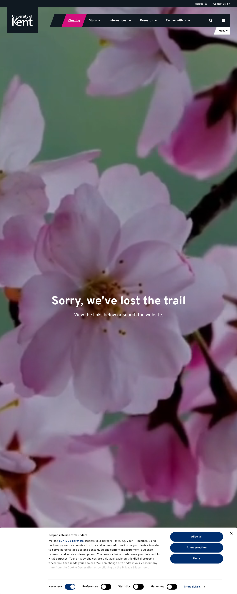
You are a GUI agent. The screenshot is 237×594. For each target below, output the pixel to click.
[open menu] (223, 20)
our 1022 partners (71, 541)
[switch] (106, 587)
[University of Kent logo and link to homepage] (22, 20)
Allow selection (197, 547)
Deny (196, 558)
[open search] (210, 20)
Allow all (196, 536)
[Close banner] (231, 533)
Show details (192, 586)
